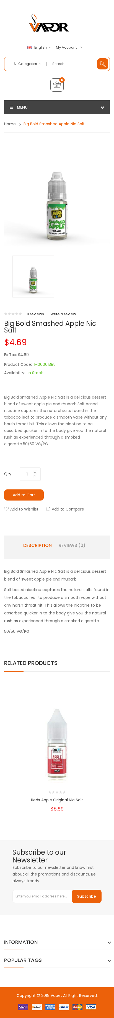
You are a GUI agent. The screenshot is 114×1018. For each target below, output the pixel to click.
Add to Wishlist (24, 509)
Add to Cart (24, 495)
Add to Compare (68, 509)
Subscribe (86, 896)
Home (10, 124)
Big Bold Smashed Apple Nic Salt (54, 124)
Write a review (63, 314)
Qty (7, 474)
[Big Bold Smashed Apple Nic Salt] (33, 276)
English (41, 47)
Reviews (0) (72, 545)
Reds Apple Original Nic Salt (57, 800)
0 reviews (35, 314)
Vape (56, 995)
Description (37, 545)
